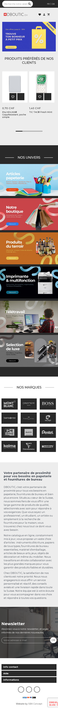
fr (48, 4)
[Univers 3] (29, 214)
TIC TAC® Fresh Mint (40, 112)
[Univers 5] (29, 180)
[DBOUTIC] (15, 14)
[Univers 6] (29, 282)
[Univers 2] (29, 316)
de (53, 4)
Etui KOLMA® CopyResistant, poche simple (14, 114)
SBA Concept (35, 703)
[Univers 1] (29, 351)
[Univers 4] (29, 248)
